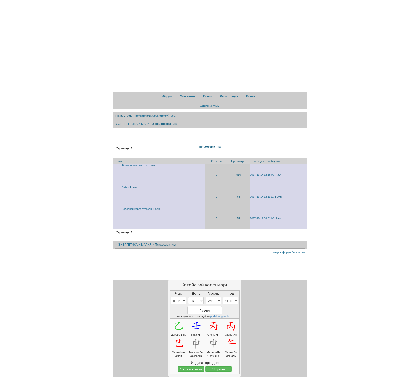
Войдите (140, 115)
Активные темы (209, 105)
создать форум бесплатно (288, 252)
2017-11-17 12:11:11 (262, 196)
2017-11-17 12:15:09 (262, 174)
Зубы (125, 187)
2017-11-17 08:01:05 (262, 218)
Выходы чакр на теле (135, 165)
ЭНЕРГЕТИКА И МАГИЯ (135, 124)
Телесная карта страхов (137, 208)
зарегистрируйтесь (163, 115)
